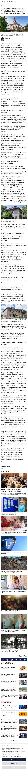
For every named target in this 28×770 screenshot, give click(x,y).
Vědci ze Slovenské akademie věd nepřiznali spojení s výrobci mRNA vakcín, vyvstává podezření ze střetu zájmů (9, 735)
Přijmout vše (14, 759)
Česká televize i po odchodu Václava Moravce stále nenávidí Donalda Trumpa (9, 696)
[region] (14, 757)
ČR (1, 5)
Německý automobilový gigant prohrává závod (8, 675)
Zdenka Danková (8, 38)
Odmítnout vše (14, 767)
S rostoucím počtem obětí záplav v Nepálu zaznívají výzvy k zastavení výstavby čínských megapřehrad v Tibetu (9, 689)
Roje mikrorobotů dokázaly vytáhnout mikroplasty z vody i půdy (13, 552)
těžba (2, 468)
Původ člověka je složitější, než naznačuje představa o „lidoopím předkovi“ (9, 714)
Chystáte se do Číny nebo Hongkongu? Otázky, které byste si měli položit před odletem (13, 650)
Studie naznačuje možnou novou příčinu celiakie (8, 668)
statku (11, 149)
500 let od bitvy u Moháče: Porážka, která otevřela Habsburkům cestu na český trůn (12, 611)
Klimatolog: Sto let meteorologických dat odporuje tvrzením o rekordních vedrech (13, 513)
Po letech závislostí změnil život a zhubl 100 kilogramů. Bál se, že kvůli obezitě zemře (14, 631)
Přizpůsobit (14, 763)
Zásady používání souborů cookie (13, 756)
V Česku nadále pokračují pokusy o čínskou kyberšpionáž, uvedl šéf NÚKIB (9, 707)
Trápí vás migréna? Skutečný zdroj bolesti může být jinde (13, 592)
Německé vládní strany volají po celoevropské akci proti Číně (12, 490)
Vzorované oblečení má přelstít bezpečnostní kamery (8, 682)
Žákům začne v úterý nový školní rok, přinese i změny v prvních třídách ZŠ (14, 533)
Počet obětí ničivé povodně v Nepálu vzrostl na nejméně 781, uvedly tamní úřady (12, 572)
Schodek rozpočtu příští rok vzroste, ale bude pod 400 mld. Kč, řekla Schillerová (9, 728)
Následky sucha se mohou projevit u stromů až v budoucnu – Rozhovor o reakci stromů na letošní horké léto (9, 721)
